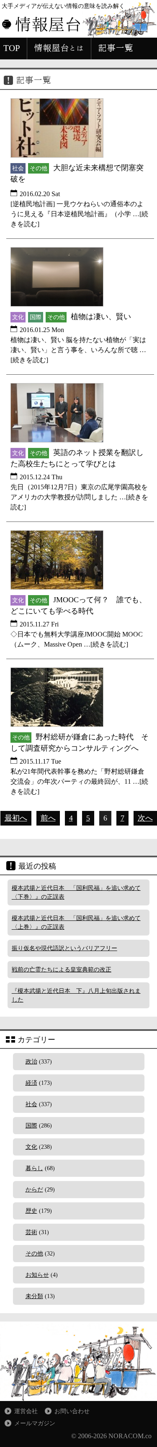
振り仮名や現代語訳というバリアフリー (64, 948)
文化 (31, 1147)
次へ (145, 818)
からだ (34, 1189)
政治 (31, 1061)
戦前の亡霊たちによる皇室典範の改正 (61, 969)
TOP (11, 48)
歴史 (31, 1211)
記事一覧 (115, 48)
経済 (31, 1083)
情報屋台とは (59, 48)
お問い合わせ (72, 1411)
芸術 (31, 1232)
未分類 (34, 1296)
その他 (34, 1253)
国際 (31, 1125)
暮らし (34, 1168)
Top (149, 1439)
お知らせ (37, 1275)
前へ (48, 818)
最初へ (16, 818)
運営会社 (26, 1411)
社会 (31, 1104)
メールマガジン (34, 1423)
